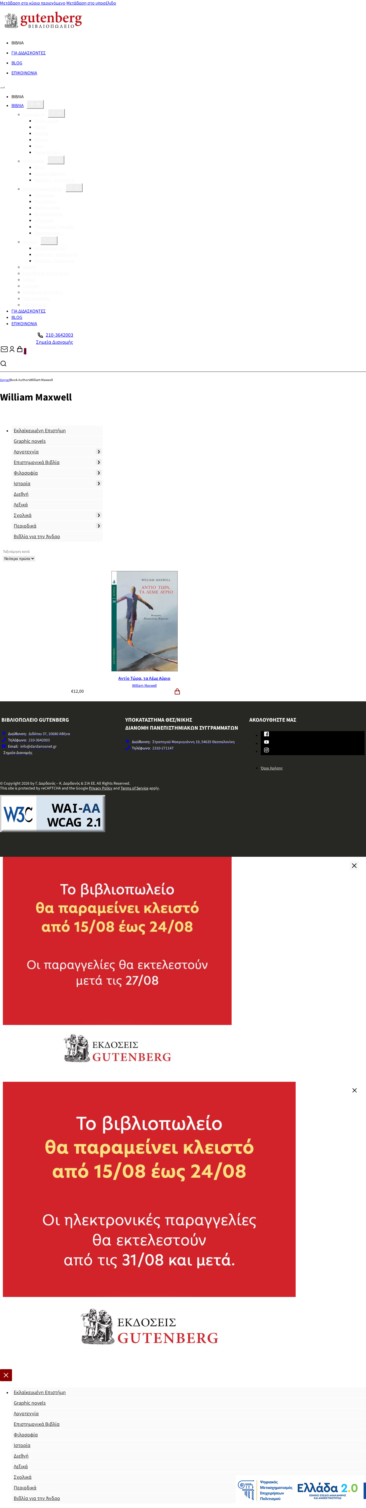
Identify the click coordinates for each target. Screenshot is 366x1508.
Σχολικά (31, 286)
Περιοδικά (25, 526)
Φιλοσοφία (33, 161)
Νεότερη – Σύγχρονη (54, 180)
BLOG (16, 63)
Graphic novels (30, 441)
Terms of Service (134, 788)
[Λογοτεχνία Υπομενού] (56, 113)
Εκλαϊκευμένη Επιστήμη (40, 430)
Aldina (40, 127)
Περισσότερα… (49, 152)
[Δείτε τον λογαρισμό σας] (12, 351)
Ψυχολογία (44, 201)
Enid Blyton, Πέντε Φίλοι (46, 273)
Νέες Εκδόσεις (36, 298)
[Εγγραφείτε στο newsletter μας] (4, 351)
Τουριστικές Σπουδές (54, 227)
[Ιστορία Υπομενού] (48, 240)
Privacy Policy (100, 788)
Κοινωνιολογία (48, 214)
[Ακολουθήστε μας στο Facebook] (266, 735)
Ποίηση (41, 140)
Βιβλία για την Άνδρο (43, 292)
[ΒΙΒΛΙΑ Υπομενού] (35, 104)
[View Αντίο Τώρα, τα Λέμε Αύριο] (144, 670)
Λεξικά (29, 280)
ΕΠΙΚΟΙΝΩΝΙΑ (24, 73)
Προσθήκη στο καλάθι (177, 691)
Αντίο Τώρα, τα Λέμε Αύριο (144, 678)
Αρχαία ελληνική (50, 174)
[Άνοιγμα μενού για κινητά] (2, 87)
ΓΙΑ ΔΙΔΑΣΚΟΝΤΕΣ (28, 53)
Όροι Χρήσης (272, 768)
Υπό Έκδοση (34, 305)
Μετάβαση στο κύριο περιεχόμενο (32, 3)
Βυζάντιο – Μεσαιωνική (56, 254)
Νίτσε (39, 167)
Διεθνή (29, 267)
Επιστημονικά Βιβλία (43, 189)
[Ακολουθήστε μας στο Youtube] (266, 743)
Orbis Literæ (46, 121)
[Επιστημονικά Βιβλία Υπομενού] (74, 187)
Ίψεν (38, 146)
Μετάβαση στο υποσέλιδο (91, 3)
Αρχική (5, 380)
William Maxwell (144, 685)
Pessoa (41, 133)
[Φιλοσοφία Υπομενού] (55, 159)
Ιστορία (30, 242)
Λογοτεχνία (34, 114)
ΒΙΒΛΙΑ (17, 105)
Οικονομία (44, 195)
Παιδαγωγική (47, 208)
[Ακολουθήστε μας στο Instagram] (266, 751)
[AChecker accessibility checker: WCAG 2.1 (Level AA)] (52, 831)
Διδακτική (43, 220)
